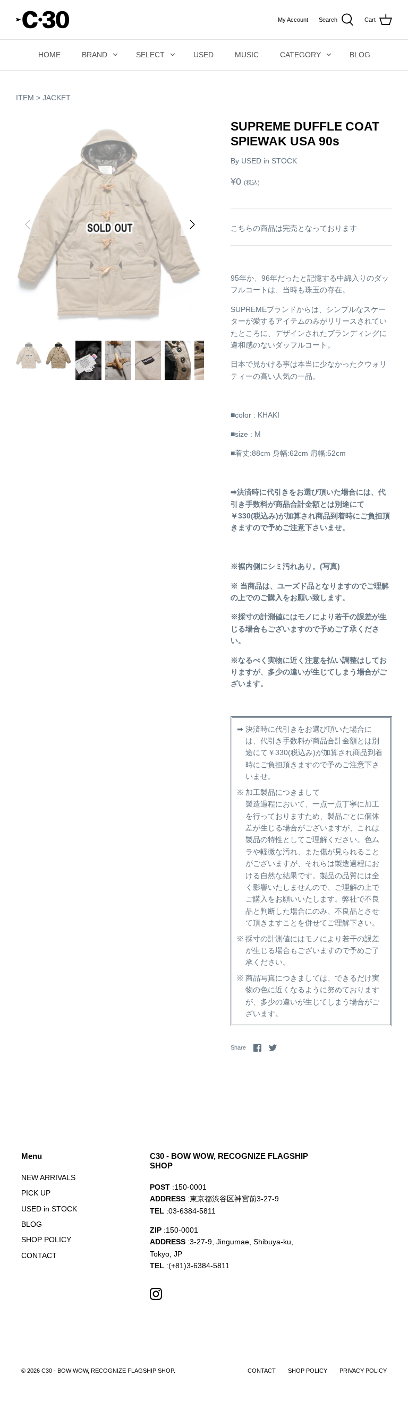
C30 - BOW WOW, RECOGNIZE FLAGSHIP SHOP (107, 1370)
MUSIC (247, 54)
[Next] (192, 224)
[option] (110, 224)
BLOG (360, 54)
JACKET (56, 97)
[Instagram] (156, 1294)
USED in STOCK (269, 161)
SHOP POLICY (46, 1239)
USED (203, 54)
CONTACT (39, 1255)
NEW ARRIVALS (48, 1177)
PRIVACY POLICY (363, 1370)
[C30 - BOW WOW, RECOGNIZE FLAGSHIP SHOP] (42, 20)
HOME (49, 54)
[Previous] (27, 224)
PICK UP (35, 1193)
